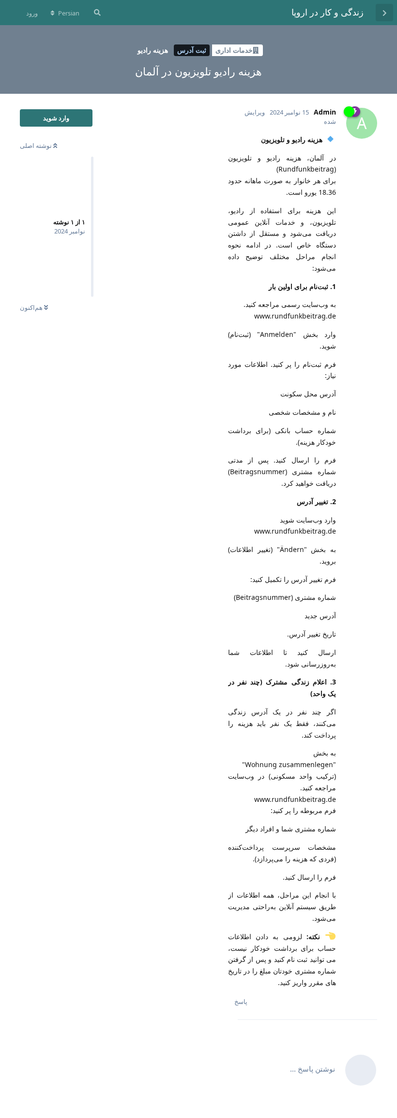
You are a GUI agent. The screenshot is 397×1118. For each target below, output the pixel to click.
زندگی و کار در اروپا (327, 12)
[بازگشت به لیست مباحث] (384, 12)
